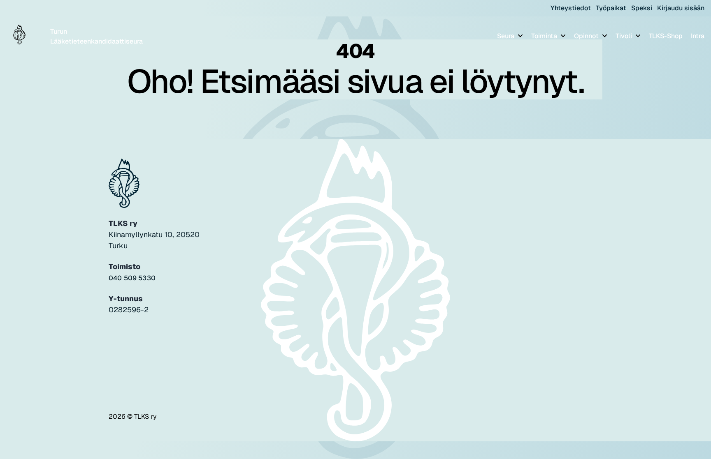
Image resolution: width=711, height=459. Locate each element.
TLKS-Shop (666, 36)
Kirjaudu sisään (680, 8)
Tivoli (625, 36)
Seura (506, 36)
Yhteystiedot (571, 8)
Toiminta (545, 36)
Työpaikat (611, 8)
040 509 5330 (132, 278)
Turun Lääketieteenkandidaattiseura (96, 36)
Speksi (641, 8)
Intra (697, 36)
